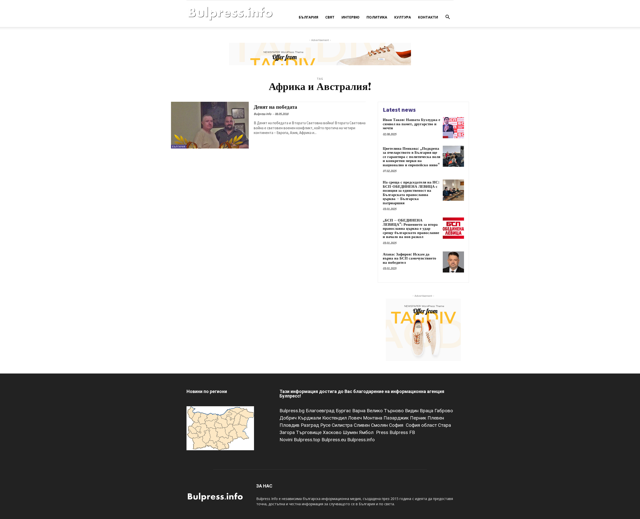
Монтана (373, 418)
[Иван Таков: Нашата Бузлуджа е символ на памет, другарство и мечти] (453, 127)
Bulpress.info (361, 439)
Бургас (344, 411)
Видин (412, 411)
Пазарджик (397, 418)
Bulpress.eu (334, 439)
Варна (359, 411)
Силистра (343, 425)
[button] (448, 17)
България (308, 17)
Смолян (380, 425)
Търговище (309, 432)
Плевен (436, 418)
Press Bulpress (392, 432)
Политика (376, 17)
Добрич (289, 418)
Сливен (362, 425)
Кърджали (310, 418)
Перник (419, 418)
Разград (310, 425)
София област (422, 425)
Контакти (428, 17)
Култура (402, 17)
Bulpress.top (308, 439)
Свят (329, 17)
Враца (427, 411)
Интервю (351, 17)
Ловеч (355, 418)
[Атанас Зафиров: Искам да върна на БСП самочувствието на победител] (453, 262)
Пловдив (290, 425)
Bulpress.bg (293, 411)
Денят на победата (275, 107)
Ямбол (367, 432)
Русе (326, 425)
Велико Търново (386, 411)
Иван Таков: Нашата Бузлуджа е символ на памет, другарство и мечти (411, 124)
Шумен (351, 432)
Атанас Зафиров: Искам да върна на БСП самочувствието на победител (409, 258)
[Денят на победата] (210, 125)
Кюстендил (335, 418)
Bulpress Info (262, 114)
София (396, 425)
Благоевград (321, 411)
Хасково (333, 432)
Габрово (443, 411)
